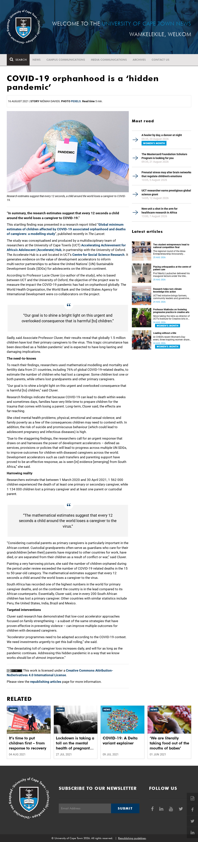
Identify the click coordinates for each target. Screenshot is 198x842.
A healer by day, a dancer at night (162, 135)
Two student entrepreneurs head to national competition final (171, 246)
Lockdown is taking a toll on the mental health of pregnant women (75, 743)
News (36, 59)
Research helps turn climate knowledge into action (167, 290)
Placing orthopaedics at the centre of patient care (172, 268)
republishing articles (45, 682)
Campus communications (65, 59)
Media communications (109, 59)
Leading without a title (164, 333)
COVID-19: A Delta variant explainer (120, 740)
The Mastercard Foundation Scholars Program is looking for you (164, 156)
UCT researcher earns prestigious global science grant (166, 192)
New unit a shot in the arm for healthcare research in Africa (160, 210)
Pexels (76, 101)
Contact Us (160, 59)
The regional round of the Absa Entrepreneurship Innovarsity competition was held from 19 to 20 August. (170, 252)
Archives (139, 59)
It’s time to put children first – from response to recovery (27, 743)
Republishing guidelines (132, 838)
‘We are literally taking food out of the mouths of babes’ (169, 743)
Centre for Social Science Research (98, 255)
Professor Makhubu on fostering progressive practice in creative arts (171, 311)
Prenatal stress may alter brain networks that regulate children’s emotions (166, 174)
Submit (125, 808)
